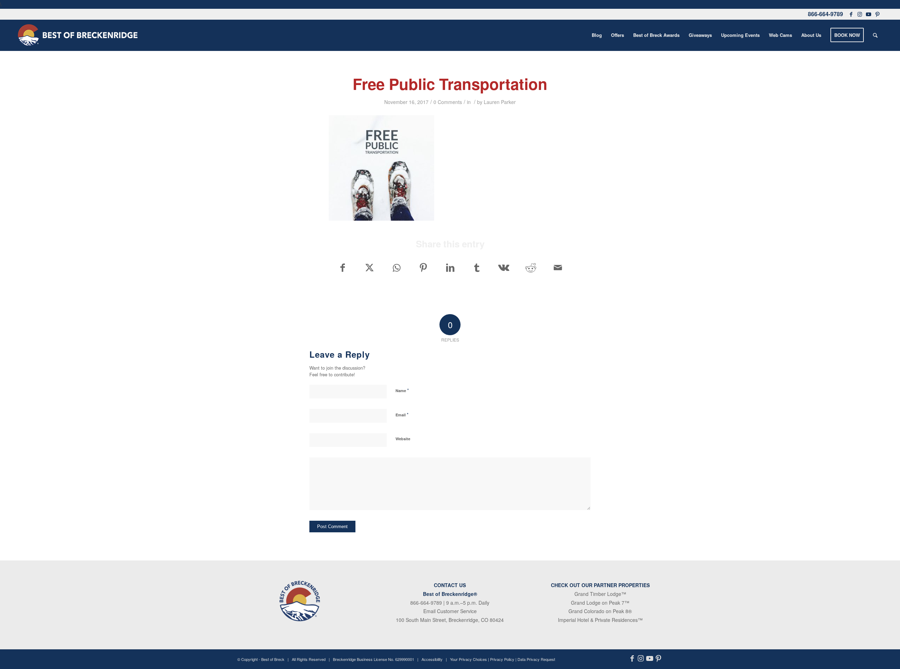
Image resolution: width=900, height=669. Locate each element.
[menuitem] (596, 35)
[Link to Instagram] (860, 14)
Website (403, 438)
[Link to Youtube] (868, 14)
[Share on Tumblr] (477, 267)
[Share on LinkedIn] (450, 267)
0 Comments (447, 101)
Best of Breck (272, 659)
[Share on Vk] (504, 267)
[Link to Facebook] (851, 14)
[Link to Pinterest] (877, 14)
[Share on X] (369, 267)
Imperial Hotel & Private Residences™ (600, 619)
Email (402, 414)
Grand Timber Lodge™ (600, 593)
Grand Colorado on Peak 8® (600, 611)
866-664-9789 (825, 14)
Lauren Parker (500, 101)
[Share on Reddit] (531, 267)
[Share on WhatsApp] (396, 267)
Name (402, 390)
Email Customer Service (450, 611)
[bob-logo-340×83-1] (77, 35)
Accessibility (432, 659)
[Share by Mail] (558, 267)
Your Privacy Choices (468, 659)
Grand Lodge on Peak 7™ (600, 602)
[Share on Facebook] (342, 267)
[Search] (875, 35)
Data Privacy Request (536, 659)
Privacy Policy (502, 659)
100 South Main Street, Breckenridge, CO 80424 (450, 619)
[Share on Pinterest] (423, 267)
